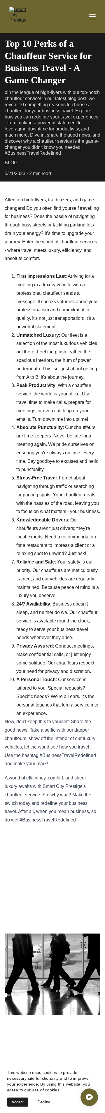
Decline (44, 1102)
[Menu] (92, 16)
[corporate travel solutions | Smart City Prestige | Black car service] (52, 974)
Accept (18, 1102)
